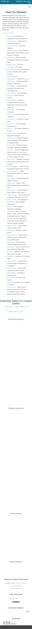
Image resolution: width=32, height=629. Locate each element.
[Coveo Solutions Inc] (16, 449)
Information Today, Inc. (21, 583)
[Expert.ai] (16, 332)
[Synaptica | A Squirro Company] (16, 393)
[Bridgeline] (16, 427)
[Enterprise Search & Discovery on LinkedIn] (13, 599)
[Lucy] (16, 471)
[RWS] (16, 371)
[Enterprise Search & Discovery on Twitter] (11, 599)
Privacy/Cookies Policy (16, 588)
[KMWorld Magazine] (10, 566)
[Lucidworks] (16, 340)
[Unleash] (16, 537)
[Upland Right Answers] (16, 554)
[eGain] (16, 325)
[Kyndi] (16, 520)
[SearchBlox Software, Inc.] (16, 504)
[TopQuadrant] (16, 401)
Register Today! (5, 1)
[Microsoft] (16, 348)
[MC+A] (16, 482)
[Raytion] (16, 493)
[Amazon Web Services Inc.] (16, 416)
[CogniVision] (16, 438)
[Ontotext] (16, 528)
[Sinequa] (16, 386)
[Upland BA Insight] (16, 546)
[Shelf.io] (16, 378)
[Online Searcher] (21, 566)
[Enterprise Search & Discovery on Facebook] (16, 599)
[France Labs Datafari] (16, 460)
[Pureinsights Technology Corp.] (16, 363)
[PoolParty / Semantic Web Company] (16, 355)
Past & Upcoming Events (16, 586)
